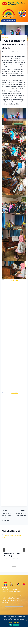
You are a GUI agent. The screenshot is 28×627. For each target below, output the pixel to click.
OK (10, 624)
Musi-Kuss (7, 51)
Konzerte (5, 37)
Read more (16, 624)
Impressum (7, 605)
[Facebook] (20, 12)
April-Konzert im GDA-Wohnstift (21, 513)
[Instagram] (20, 15)
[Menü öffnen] (18, 13)
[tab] (12, 566)
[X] (24, 12)
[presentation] (14, 542)
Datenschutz (20, 605)
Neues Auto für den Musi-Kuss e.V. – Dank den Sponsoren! (6, 515)
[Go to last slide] (4, 550)
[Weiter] (24, 550)
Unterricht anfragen (8, 20)
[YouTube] (24, 15)
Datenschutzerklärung (14, 622)
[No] (26, 621)
